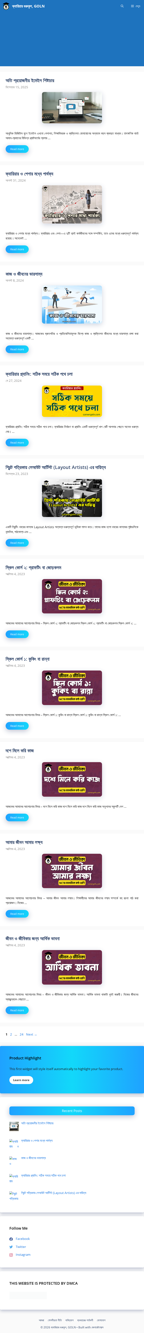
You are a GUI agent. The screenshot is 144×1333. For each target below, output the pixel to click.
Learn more (21, 1080)
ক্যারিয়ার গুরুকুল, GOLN (28, 6)
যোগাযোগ (101, 1320)
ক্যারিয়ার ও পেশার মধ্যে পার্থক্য (29, 173)
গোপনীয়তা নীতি (55, 1320)
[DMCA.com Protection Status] (28, 1298)
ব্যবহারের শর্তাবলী (85, 1320)
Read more (17, 149)
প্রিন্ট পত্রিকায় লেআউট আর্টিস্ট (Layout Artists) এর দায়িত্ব (56, 467)
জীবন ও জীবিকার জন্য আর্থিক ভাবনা (33, 938)
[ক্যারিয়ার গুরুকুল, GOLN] (6, 6)
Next (31, 1034)
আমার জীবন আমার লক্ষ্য (24, 842)
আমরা (41, 1320)
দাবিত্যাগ (69, 1320)
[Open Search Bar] (122, 6)
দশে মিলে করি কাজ (20, 750)
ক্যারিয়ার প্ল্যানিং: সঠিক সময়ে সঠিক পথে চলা (39, 374)
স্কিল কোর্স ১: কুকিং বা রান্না (28, 659)
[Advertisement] (72, 40)
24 (22, 1034)
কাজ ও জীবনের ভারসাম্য (24, 274)
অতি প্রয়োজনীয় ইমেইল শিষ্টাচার (30, 80)
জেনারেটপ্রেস (98, 1327)
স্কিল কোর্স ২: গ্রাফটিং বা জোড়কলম (33, 567)
